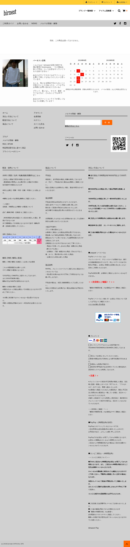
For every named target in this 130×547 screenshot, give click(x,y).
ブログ (5, 136)
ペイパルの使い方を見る (96, 304)
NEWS (34, 23)
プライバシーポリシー (11, 151)
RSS (4, 144)
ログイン (106, 2)
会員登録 (122, 2)
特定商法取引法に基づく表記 (14, 148)
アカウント (91, 2)
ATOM (10, 144)
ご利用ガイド (8, 23)
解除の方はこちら (72, 126)
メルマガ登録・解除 (48, 23)
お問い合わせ (22, 23)
